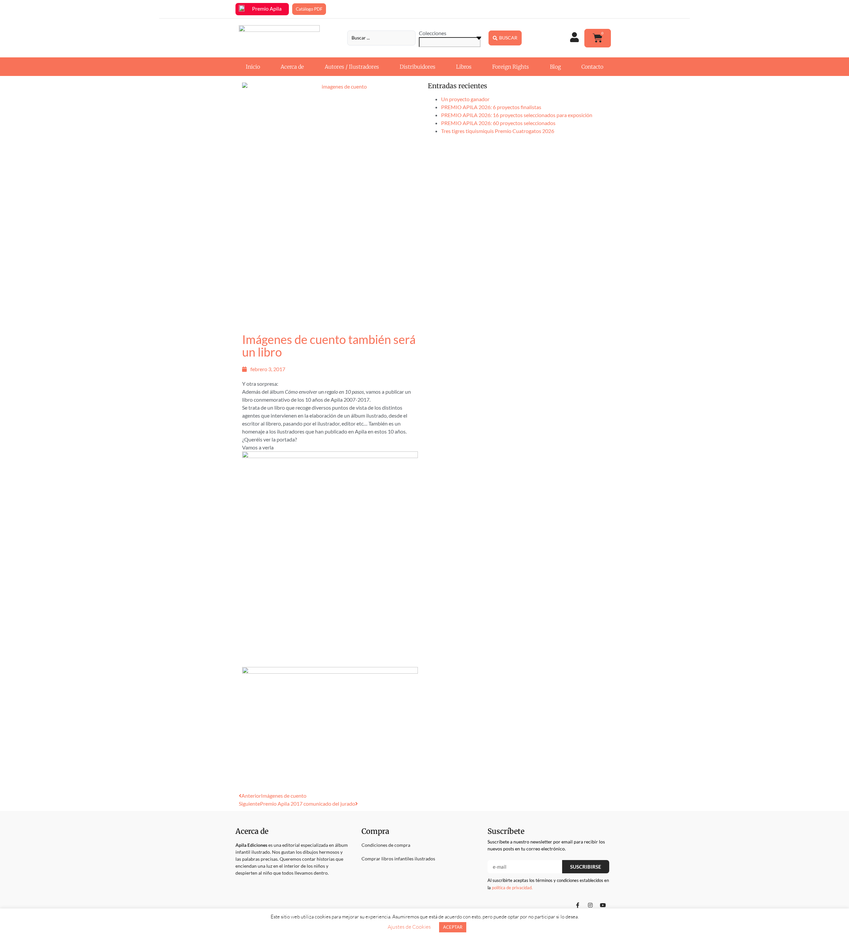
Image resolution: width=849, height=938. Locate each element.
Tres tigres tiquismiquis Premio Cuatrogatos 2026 (497, 131)
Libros (464, 66)
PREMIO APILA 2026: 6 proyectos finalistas (491, 107)
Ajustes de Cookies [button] (409, 926)
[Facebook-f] (577, 905)
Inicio (253, 66)
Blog (555, 66)
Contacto (592, 66)
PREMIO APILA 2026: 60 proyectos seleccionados (498, 123)
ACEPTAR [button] (452, 927)
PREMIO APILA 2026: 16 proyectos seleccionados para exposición (516, 115)
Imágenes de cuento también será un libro (329, 345)
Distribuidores (417, 66)
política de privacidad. (512, 887)
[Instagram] (590, 905)
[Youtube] (603, 905)
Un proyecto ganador (465, 99)
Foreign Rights (510, 66)
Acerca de (292, 66)
